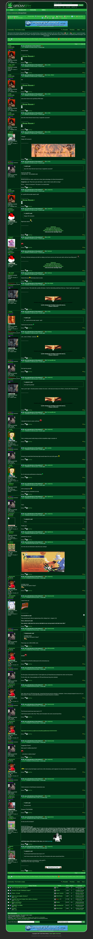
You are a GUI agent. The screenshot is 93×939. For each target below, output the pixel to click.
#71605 (23, 669)
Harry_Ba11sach (23, 917)
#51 (23, 133)
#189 (23, 312)
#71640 (23, 760)
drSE (48, 65)
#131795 (24, 797)
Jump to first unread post (14, 44)
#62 (23, 162)
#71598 (23, 578)
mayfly (49, 448)
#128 (23, 284)
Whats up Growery (16, 902)
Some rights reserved (55, 933)
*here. (28, 520)
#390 (23, 378)
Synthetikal (59, 229)
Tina (57, 887)
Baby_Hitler (50, 75)
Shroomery (64, 18)
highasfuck (50, 817)
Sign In (11, 17)
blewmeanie (50, 596)
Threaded (65, 29)
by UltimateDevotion (79, 903)
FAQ (74, 16)
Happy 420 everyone (29, 215)
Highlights (60, 16)
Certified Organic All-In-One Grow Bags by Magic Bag (43, 39)
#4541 (23, 543)
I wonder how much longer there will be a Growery (24, 899)
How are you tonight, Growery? (20, 896)
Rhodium (47, 229)
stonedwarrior (59, 905)
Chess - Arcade (16, 893)
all (15, 897)
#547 (23, 498)
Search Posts (40, 16)
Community (33, 10)
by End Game (80, 906)
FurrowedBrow (51, 360)
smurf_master (60, 893)
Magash (29, 917)
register (74, 33)
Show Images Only (12, 919)
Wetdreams (53, 229)
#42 (23, 95)
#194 (23, 333)
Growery (14, 908)
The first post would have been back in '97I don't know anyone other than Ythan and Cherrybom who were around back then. (44, 854)
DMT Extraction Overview (49, 230)
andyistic (49, 189)
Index (78, 29)
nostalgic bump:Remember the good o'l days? (31, 635)
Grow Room (28, 56)
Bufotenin (53, 226)
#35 (23, 47)
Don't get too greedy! (29, 383)
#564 (23, 533)
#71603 (23, 649)
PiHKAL (48, 228)
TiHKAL (52, 228)
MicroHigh (50, 283)
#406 (23, 430)
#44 (23, 114)
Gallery (44, 10)
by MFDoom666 (79, 891)
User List (80, 16)
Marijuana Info (22, 10)
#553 (23, 515)
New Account (19, 17)
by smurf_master (79, 894)
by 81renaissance (80, 897)
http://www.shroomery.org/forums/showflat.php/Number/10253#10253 (39, 730)
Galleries (68, 16)
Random (56, 18)
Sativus (49, 251)
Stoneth (36, 917)
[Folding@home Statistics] (11, 59)
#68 (23, 252)
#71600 (23, 597)
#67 (23, 238)
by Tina (79, 888)
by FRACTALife (79, 909)
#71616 (23, 705)
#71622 (23, 722)
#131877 (24, 847)
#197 (23, 361)
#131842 (24, 818)
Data (33, 917)
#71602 (23, 630)
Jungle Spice (60, 230)
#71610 (23, 686)
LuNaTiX (49, 208)
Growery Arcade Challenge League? (21, 890)
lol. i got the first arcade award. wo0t (33, 319)
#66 (23, 210)
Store (50, 18)
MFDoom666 (50, 648)
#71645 (23, 780)
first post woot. (27, 804)
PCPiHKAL (57, 228)
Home (11, 10)
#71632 (23, 742)
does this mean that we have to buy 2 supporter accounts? (38, 167)
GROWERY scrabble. (17, 905)
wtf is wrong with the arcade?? (20, 887)
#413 (23, 449)
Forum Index (31, 16)
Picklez (49, 331)
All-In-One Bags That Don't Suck (21, 39)
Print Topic (26, 919)
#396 (23, 413)
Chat (44, 18)
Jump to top (11, 872)
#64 (23, 191)
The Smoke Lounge (20, 29)
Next (83, 29)
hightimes (49, 496)
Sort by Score (21, 919)
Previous (72, 29)
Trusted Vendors (51, 16)
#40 (23, 76)
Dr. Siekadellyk (42, 917)
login (67, 33)
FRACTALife (59, 896)
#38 (23, 66)
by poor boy (79, 900)
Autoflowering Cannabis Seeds (68, 39)
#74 (23, 274)
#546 (23, 485)
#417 (23, 466)
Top (84, 62)
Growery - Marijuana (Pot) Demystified (20, 5)
